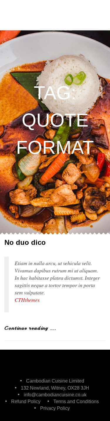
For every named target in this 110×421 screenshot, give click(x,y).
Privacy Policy (55, 408)
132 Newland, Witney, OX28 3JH (55, 387)
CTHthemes (27, 299)
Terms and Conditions (76, 401)
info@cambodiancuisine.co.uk (55, 394)
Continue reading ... (30, 328)
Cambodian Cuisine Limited (55, 380)
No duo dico (25, 242)
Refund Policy (25, 401)
